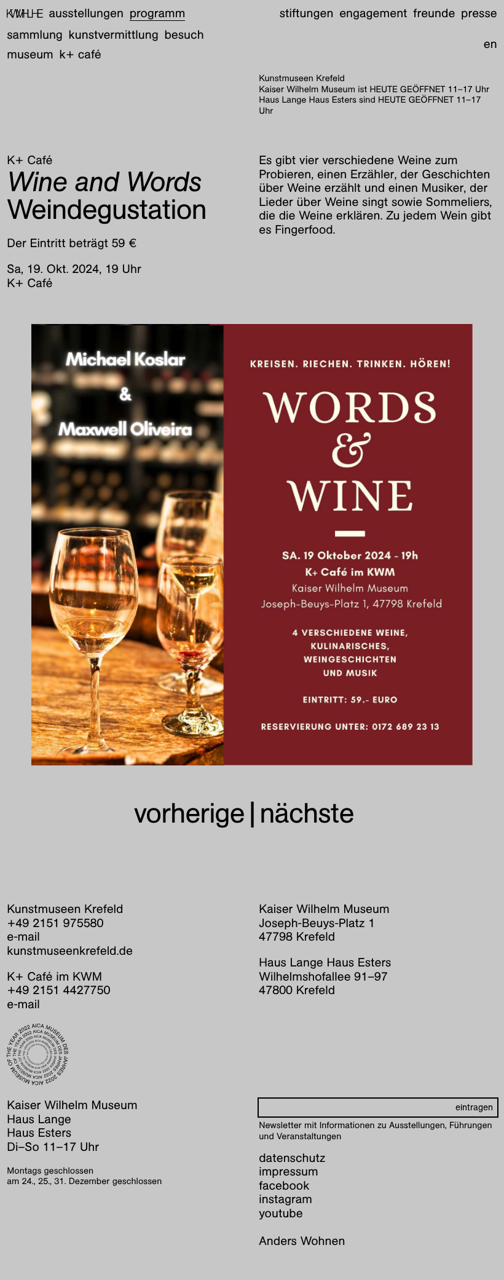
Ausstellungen (86, 13)
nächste (306, 813)
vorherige (189, 813)
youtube (280, 1213)
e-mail (23, 937)
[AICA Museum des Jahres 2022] (126, 1054)
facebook (284, 1186)
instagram (285, 1199)
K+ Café (80, 54)
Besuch (183, 35)
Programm (158, 13)
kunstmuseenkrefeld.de (70, 951)
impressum (288, 1171)
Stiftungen (307, 13)
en (490, 44)
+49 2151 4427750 (58, 990)
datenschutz (292, 1158)
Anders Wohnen (302, 1241)
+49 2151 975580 (55, 923)
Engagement (373, 13)
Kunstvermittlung (114, 35)
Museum (30, 54)
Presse (479, 13)
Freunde (434, 13)
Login (486, 1267)
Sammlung (35, 35)
